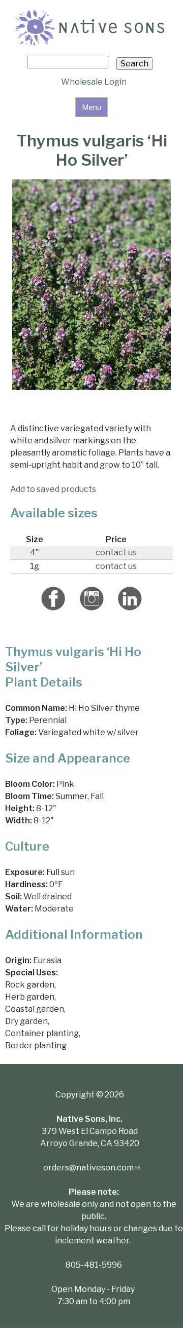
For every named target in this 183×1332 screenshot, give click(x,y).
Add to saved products (53, 489)
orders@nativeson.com (91, 1167)
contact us (116, 552)
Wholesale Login (94, 82)
